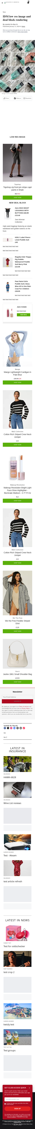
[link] (10, 312)
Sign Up (17, 1108)
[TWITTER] (8, 728)
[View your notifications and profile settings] (28, 3)
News (4, 12)
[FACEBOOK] (5, 728)
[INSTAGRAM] (11, 728)
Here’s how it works (22, 31)
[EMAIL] (21, 728)
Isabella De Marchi (11, 24)
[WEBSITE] (18, 728)
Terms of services (24, 706)
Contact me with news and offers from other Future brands (17, 1104)
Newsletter (28, 98)
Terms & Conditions (11, 1116)
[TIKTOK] (24, 728)
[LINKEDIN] (14, 728)
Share (7, 98)
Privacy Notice (26, 708)
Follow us (18, 98)
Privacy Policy (19, 1115)
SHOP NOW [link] (17, 197)
